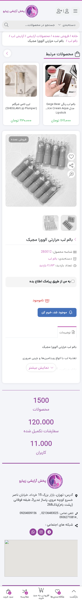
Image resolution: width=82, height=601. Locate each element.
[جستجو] (6, 25)
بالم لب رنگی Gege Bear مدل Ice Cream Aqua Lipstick (60, 106)
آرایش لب (17, 36)
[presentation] (7, 53)
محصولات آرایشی (38, 36)
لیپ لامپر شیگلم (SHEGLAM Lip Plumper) (21, 106)
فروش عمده (61, 36)
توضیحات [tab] (65, 333)
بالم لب (73, 41)
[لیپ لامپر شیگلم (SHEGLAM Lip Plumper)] (21, 80)
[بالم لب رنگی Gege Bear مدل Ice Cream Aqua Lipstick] (61, 80)
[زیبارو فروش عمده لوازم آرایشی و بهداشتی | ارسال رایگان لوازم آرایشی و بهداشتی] (20, 11)
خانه (75, 36)
